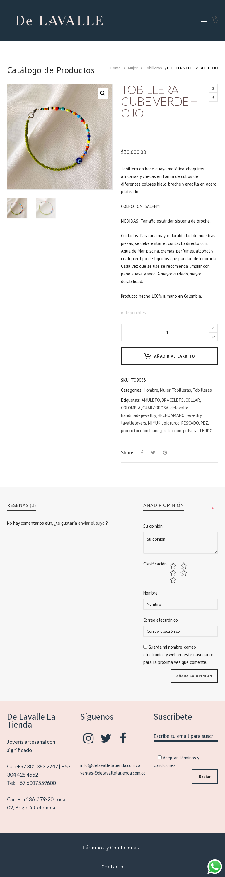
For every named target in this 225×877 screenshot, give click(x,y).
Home (115, 67)
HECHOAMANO (171, 415)
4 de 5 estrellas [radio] (184, 572)
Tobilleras (153, 67)
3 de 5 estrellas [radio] (174, 572)
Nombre (150, 593)
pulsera (190, 430)
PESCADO (190, 423)
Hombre (151, 390)
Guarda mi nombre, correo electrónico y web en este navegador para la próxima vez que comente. (178, 654)
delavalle (179, 407)
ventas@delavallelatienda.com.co (113, 773)
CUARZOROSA (155, 407)
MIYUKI (155, 423)
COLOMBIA (131, 407)
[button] (103, 93)
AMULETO (151, 400)
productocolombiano (140, 430)
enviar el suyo (92, 523)
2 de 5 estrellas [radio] (184, 565)
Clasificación (155, 564)
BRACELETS (173, 400)
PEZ (204, 423)
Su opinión (153, 526)
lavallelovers (133, 423)
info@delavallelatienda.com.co (110, 765)
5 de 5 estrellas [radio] (174, 579)
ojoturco (172, 423)
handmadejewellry (138, 415)
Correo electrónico (160, 620)
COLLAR (192, 400)
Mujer (133, 67)
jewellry (194, 415)
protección (171, 430)
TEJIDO (206, 430)
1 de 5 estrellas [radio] (174, 565)
